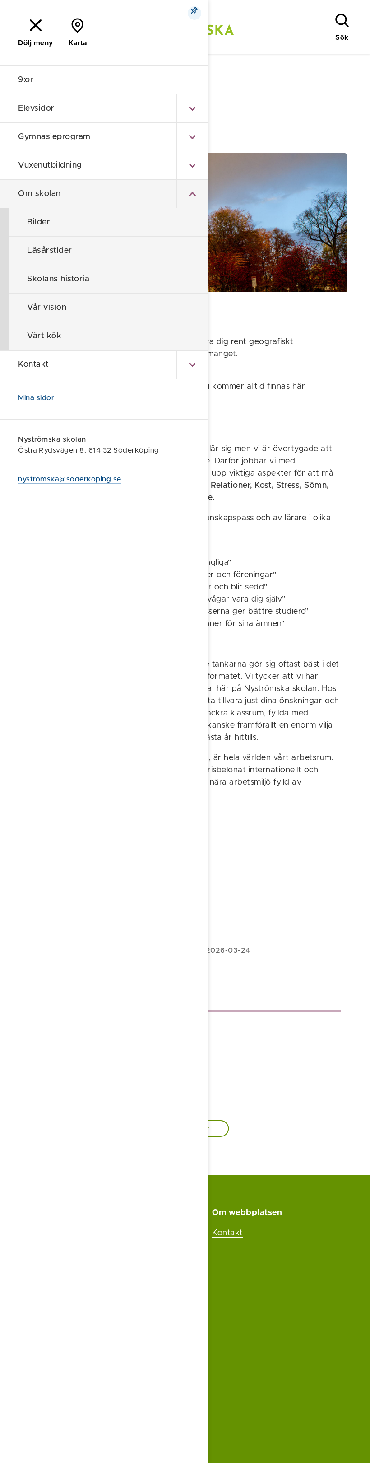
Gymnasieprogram (54, 137)
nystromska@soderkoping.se (69, 479)
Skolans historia (58, 279)
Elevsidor (36, 108)
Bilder (38, 222)
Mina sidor (36, 398)
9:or (25, 80)
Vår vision (46, 308)
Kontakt (33, 364)
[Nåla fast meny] (194, 13)
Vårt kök (44, 336)
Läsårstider (49, 251)
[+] (192, 108)
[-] (192, 194)
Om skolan (39, 194)
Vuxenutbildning (50, 165)
